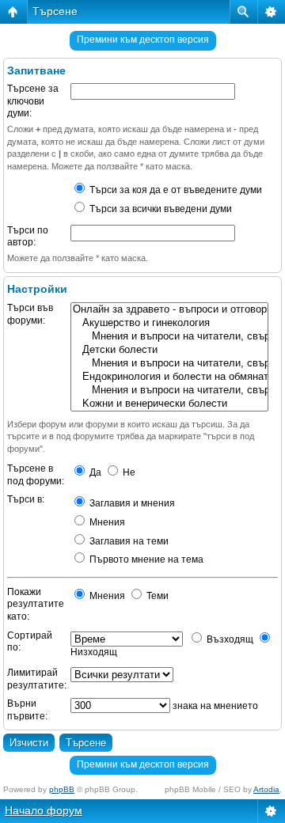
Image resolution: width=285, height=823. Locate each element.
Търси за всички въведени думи (159, 208)
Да (94, 472)
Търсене (55, 11)
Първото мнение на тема (145, 559)
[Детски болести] (169, 350)
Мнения (106, 522)
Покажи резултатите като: (35, 604)
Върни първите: (27, 710)
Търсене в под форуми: (35, 475)
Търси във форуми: (30, 314)
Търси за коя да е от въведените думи (174, 189)
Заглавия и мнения (131, 503)
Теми (156, 595)
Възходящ (228, 639)
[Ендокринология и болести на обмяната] (169, 377)
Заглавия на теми (128, 541)
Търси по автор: (27, 236)
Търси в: (25, 499)
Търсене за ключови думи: (33, 101)
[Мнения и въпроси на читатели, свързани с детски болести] (169, 363)
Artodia (266, 789)
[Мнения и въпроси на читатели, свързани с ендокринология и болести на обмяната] (169, 390)
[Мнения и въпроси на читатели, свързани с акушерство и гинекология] (169, 336)
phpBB (61, 789)
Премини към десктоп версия (143, 39)
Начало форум (43, 810)
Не (127, 472)
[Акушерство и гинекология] (169, 323)
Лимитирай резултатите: (36, 679)
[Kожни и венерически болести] (169, 404)
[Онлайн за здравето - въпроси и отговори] (169, 310)
